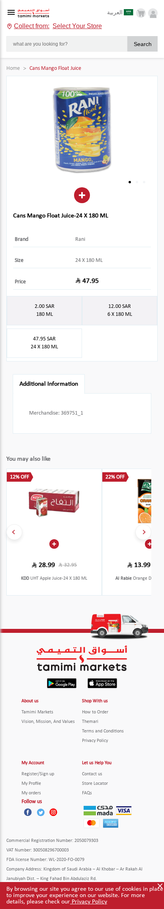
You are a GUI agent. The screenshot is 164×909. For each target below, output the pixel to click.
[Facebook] (27, 812)
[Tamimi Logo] (33, 13)
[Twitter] (40, 812)
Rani (80, 239)
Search (143, 44)
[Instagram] (53, 812)
